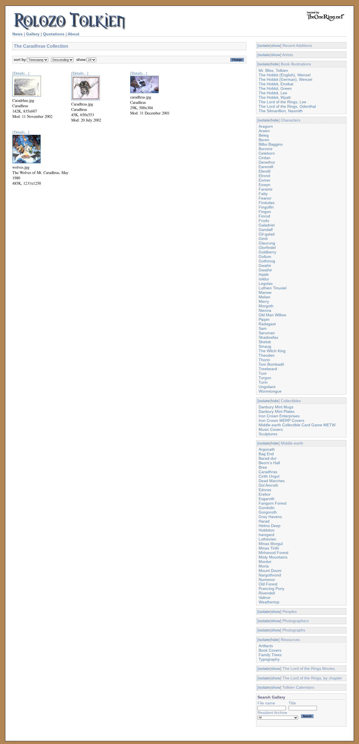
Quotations (54, 34)
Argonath (267, 449)
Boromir (266, 148)
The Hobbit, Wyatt (275, 97)
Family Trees (270, 655)
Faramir (266, 189)
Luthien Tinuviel (272, 288)
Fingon (265, 211)
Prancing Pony (271, 588)
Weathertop (269, 602)
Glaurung (267, 243)
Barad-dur (268, 458)
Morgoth (266, 306)
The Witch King (272, 351)
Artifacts (266, 646)
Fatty (263, 193)
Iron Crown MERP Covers (281, 420)
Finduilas (267, 202)
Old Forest (268, 584)
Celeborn (267, 153)
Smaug (265, 346)
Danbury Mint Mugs (276, 407)
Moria (264, 566)
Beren (264, 140)
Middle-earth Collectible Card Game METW (297, 425)
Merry (264, 301)
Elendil (264, 171)
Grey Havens (270, 516)
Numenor (267, 579)
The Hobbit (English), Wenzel (284, 75)
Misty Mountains (273, 557)
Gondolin (267, 507)
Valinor (265, 597)
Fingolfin (266, 207)
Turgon (265, 378)
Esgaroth (267, 498)
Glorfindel (267, 247)
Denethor (267, 162)
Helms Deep (269, 525)
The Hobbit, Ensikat (276, 84)
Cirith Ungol (269, 476)
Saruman (267, 333)
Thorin (264, 360)
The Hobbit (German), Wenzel (285, 79)
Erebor (265, 494)
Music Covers (271, 429)
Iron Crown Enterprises (279, 416)
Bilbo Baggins (271, 144)
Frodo (264, 220)
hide (275, 64)
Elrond (264, 175)
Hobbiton (267, 530)
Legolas (266, 283)
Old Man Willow (272, 315)
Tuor (263, 373)
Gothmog (267, 261)
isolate (264, 45)
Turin (263, 382)
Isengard (266, 534)
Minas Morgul (271, 543)
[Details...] (20, 73)
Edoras (265, 489)
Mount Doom (270, 570)
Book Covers (270, 650)
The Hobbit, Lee (273, 93)
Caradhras (268, 472)
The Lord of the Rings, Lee (282, 102)
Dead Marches (272, 481)
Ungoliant (267, 386)
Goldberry (267, 252)
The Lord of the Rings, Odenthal (287, 106)
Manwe (265, 292)
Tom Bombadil (271, 364)
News (17, 34)
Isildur (264, 279)
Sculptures (268, 434)
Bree (263, 467)
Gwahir (265, 265)
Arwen (264, 131)
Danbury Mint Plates (276, 411)
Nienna (265, 310)
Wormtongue (270, 391)
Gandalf (266, 229)
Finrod (264, 216)
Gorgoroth (268, 512)
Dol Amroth (268, 485)
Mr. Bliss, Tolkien (273, 70)
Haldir (264, 274)
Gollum (265, 256)
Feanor (265, 198)
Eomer (264, 180)
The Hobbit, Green (275, 88)
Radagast (267, 324)
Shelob (265, 342)
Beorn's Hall (269, 463)
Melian (264, 297)
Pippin (264, 319)
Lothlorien (267, 539)
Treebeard (268, 369)
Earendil (266, 166)
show (275, 45)
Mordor (265, 561)
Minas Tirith (269, 548)
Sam (263, 328)
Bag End (266, 454)
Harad (264, 521)
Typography (269, 659)
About (73, 34)
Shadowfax (268, 337)
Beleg (264, 135)
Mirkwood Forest (273, 552)
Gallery (33, 34)
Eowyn (264, 184)
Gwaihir (265, 270)
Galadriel (267, 225)
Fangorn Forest (272, 503)
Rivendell (267, 593)
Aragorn (266, 126)
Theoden (267, 355)
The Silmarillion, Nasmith (281, 111)
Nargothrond (270, 575)
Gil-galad (267, 234)
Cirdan (264, 157)
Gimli (263, 238)
